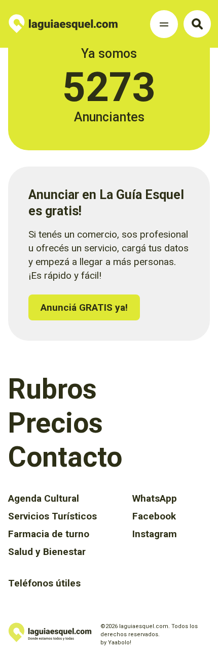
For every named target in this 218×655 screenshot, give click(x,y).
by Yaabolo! (115, 642)
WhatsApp (154, 498)
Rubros (52, 389)
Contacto (65, 457)
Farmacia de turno (48, 534)
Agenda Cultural (43, 498)
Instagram (154, 534)
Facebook (154, 516)
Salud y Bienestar (47, 552)
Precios (55, 423)
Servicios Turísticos (52, 516)
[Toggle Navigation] (164, 24)
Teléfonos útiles (44, 583)
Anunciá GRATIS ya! (84, 307)
